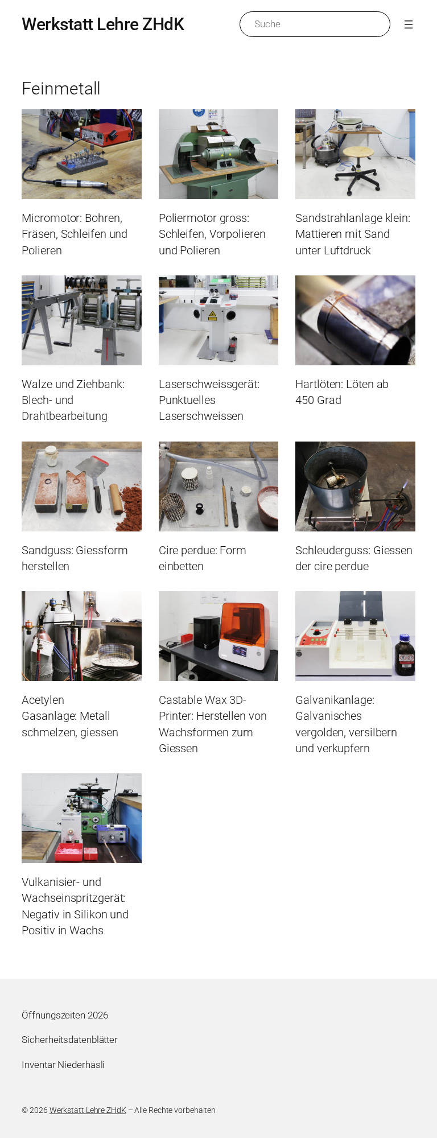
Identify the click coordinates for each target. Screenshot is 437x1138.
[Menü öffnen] (408, 24)
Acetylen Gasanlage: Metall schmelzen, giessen (70, 716)
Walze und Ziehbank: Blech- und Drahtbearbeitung (73, 400)
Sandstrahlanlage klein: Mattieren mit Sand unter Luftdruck (352, 234)
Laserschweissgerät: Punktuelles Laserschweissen (209, 400)
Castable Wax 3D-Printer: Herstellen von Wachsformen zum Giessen (213, 724)
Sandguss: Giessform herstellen (74, 558)
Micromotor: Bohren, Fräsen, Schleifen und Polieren (74, 234)
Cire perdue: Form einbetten (202, 558)
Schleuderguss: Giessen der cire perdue (354, 558)
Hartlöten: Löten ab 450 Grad (342, 392)
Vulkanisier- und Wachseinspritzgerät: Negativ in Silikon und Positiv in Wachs (75, 906)
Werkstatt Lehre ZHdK (103, 24)
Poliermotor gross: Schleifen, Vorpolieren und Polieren (212, 234)
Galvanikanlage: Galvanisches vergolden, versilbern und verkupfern (346, 724)
